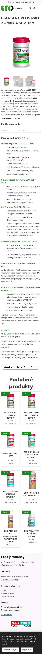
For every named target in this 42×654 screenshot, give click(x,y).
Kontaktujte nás (7, 593)
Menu (39, 8)
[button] (30, 8)
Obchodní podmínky (9, 579)
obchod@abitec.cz (15, 607)
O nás (3, 590)
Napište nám (6, 614)
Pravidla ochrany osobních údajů (14, 576)
